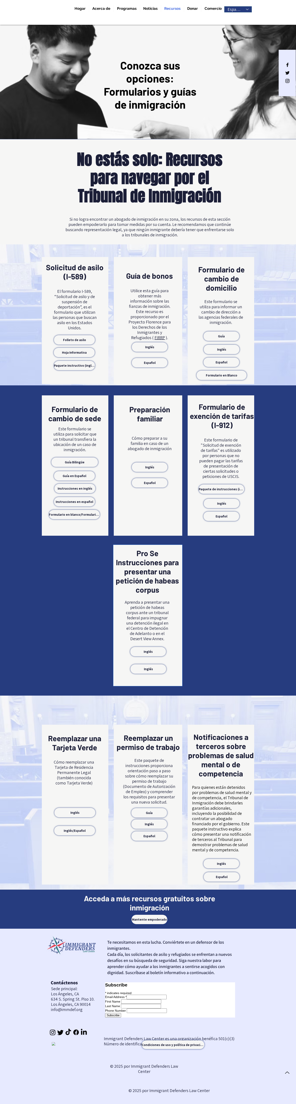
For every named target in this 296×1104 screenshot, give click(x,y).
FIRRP (160, 337)
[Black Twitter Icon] (287, 73)
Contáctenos (64, 983)
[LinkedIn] (84, 1032)
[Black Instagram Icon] (287, 81)
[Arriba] (287, 1072)
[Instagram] (52, 1032)
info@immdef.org (67, 1009)
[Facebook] (76, 1032)
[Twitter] (60, 1032)
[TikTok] (68, 1032)
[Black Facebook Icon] (287, 65)
